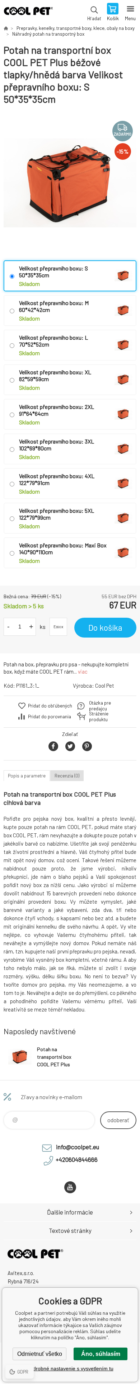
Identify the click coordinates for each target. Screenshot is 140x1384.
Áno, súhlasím (100, 1354)
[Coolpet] (6, 28)
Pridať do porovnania (49, 716)
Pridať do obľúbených (50, 706)
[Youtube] (70, 1187)
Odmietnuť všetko (39, 1354)
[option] (70, 183)
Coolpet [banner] (28, 12)
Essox (58, 626)
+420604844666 (77, 1159)
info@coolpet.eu (77, 1146)
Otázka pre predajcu (100, 705)
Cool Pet (104, 685)
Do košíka (105, 627)
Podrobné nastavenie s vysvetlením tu (70, 1368)
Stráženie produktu (98, 716)
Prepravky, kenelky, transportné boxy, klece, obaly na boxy (76, 28)
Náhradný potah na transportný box (48, 34)
